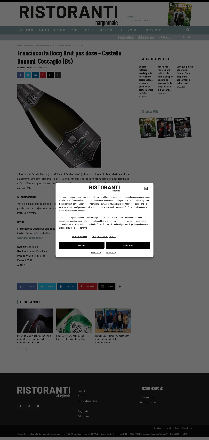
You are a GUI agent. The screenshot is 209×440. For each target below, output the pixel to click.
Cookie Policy (96, 252)
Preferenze (128, 245)
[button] (146, 188)
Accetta (81, 245)
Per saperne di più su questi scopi (104, 236)
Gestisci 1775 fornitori (79, 236)
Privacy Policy (111, 252)
